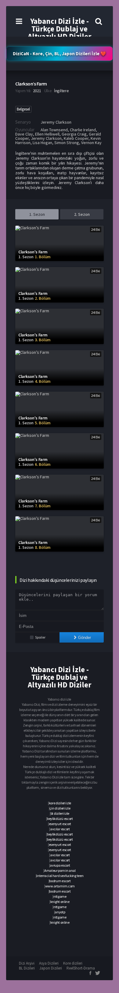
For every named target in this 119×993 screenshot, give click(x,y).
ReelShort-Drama (81, 968)
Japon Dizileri (50, 968)
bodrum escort (59, 881)
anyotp (60, 912)
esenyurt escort (60, 823)
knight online (60, 901)
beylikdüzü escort (60, 818)
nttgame (60, 896)
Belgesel (23, 109)
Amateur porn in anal (60, 870)
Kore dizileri (72, 963)
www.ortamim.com (60, 886)
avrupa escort (60, 865)
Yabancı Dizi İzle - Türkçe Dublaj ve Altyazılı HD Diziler (59, 28)
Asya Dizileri (49, 963)
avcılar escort (60, 829)
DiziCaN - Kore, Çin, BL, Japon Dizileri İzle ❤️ (59, 53)
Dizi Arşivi (26, 963)
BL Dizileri (27, 968)
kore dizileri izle (60, 803)
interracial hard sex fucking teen (59, 875)
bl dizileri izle (60, 813)
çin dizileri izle (59, 808)
